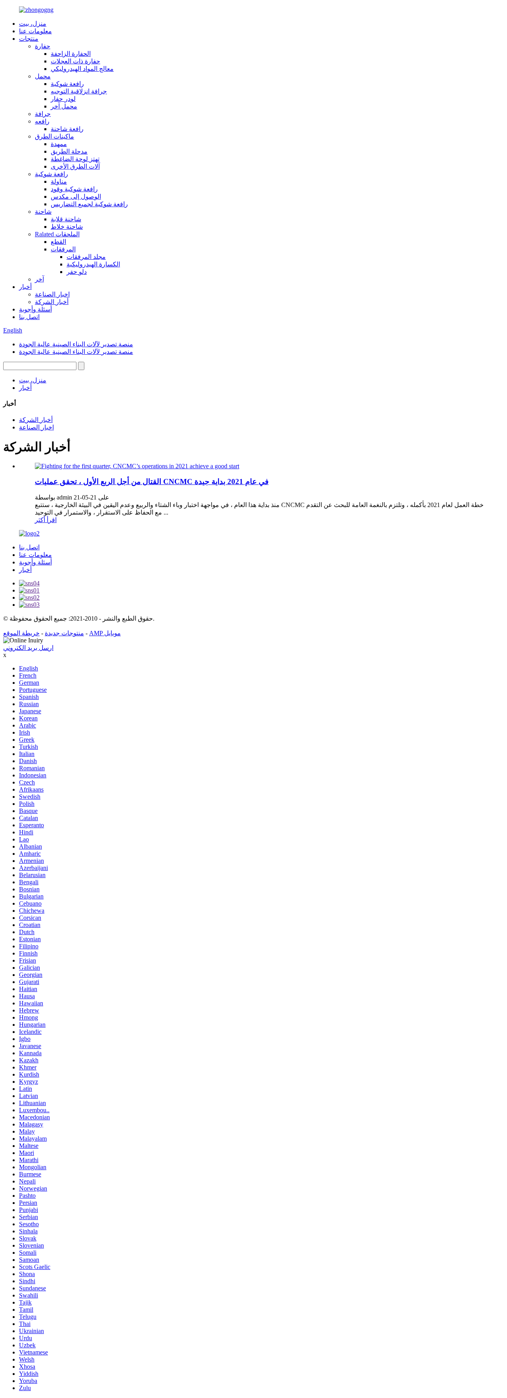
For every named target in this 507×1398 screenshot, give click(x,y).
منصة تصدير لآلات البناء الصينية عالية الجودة (76, 344)
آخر (39, 279)
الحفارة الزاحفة (71, 53)
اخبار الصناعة (52, 294)
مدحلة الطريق (69, 151)
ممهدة (59, 144)
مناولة (59, 181)
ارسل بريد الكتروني (28, 647)
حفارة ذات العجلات (75, 61)
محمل (43, 76)
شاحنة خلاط (67, 226)
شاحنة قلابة (66, 219)
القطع (58, 241)
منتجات (28, 38)
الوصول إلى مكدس (76, 196)
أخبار (25, 286)
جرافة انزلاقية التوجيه (79, 91)
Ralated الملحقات (57, 234)
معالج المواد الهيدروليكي (82, 68)
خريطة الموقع (21, 633)
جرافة (43, 113)
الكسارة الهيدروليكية (93, 264)
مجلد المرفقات (86, 256)
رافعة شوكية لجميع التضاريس (89, 204)
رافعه (42, 121)
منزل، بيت (32, 23)
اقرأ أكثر (46, 520)
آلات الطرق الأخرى (75, 166)
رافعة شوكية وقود (74, 189)
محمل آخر (64, 106)
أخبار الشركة (52, 301)
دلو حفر (77, 271)
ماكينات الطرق (54, 136)
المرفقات (63, 249)
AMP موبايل (105, 633)
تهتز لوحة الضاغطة (75, 159)
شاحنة (43, 211)
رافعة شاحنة (67, 128)
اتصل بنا (29, 316)
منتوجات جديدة (64, 633)
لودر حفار (63, 98)
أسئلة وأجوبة (35, 309)
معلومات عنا (35, 31)
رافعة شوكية (67, 83)
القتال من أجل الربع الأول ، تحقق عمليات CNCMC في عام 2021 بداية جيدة (152, 481)
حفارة (42, 46)
